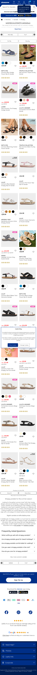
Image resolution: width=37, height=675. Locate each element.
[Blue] (21, 286)
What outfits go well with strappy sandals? (16, 535)
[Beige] (24, 100)
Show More (27, 493)
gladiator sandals (28, 525)
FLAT (25, 34)
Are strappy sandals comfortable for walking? (17, 543)
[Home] (2, 19)
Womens (8, 19)
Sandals (16, 19)
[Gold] (9, 211)
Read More (18, 29)
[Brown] (21, 137)
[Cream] (21, 433)
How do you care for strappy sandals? (15, 551)
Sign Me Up (18, 580)
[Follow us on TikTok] (30, 612)
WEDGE (11, 563)
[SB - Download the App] (18, 15)
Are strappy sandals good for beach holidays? (17, 539)
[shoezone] (5, 2)
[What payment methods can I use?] (18, 601)
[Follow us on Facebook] (6, 612)
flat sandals (17, 525)
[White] (9, 63)
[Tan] (6, 211)
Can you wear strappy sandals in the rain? (16, 547)
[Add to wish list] (15, 66)
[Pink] (27, 100)
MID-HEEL (10, 34)
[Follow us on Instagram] (18, 612)
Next (34, 35)
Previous (1, 35)
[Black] (6, 63)
